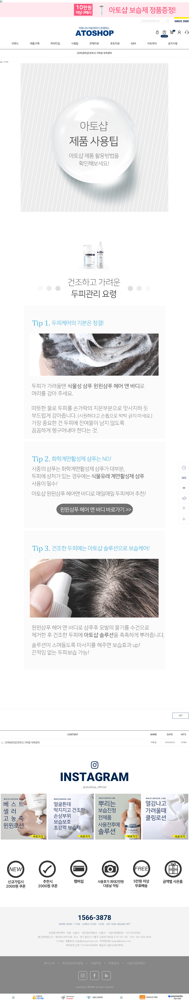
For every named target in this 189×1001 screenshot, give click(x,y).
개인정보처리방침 (72, 963)
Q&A (133, 43)
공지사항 (172, 43)
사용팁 (74, 43)
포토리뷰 (115, 43)
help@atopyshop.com (86, 941)
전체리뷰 (94, 43)
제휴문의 (114, 963)
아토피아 (152, 43)
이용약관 (96, 963)
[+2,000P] (164, 32)
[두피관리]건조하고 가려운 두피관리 (22, 742)
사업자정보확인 (136, 963)
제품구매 (34, 43)
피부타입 (55, 43)
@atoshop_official (94, 787)
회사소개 (49, 963)
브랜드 (15, 43)
